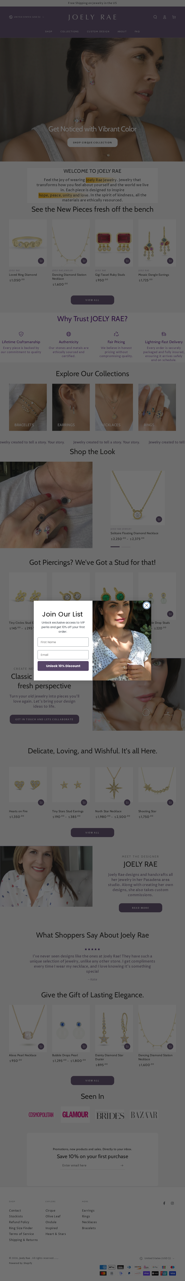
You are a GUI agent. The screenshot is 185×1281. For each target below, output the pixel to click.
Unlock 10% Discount (63, 666)
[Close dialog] (146, 605)
